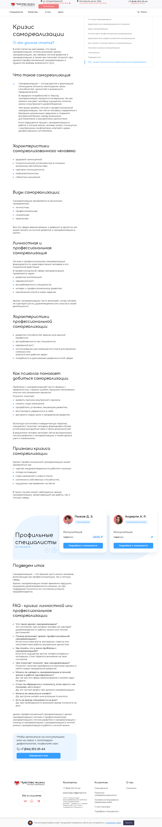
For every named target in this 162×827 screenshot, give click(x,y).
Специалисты (94, 53)
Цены (60, 12)
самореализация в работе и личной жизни (45, 725)
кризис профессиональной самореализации (38, 714)
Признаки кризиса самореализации (104, 48)
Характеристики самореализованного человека (108, 24)
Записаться (48, 6)
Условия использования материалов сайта (106, 801)
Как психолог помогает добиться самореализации (109, 43)
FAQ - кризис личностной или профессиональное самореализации (117, 62)
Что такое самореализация (100, 19)
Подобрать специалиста (106, 811)
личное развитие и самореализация (54, 720)
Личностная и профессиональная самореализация (110, 34)
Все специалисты (22, 547)
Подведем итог (94, 57)
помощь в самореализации (28, 722)
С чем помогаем (102, 807)
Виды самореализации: (98, 29)
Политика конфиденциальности (106, 794)
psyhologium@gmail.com (74, 793)
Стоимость (131, 788)
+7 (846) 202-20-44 (71, 788)
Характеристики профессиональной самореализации (111, 38)
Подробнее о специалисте (83, 545)
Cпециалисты (16, 12)
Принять (128, 823)
